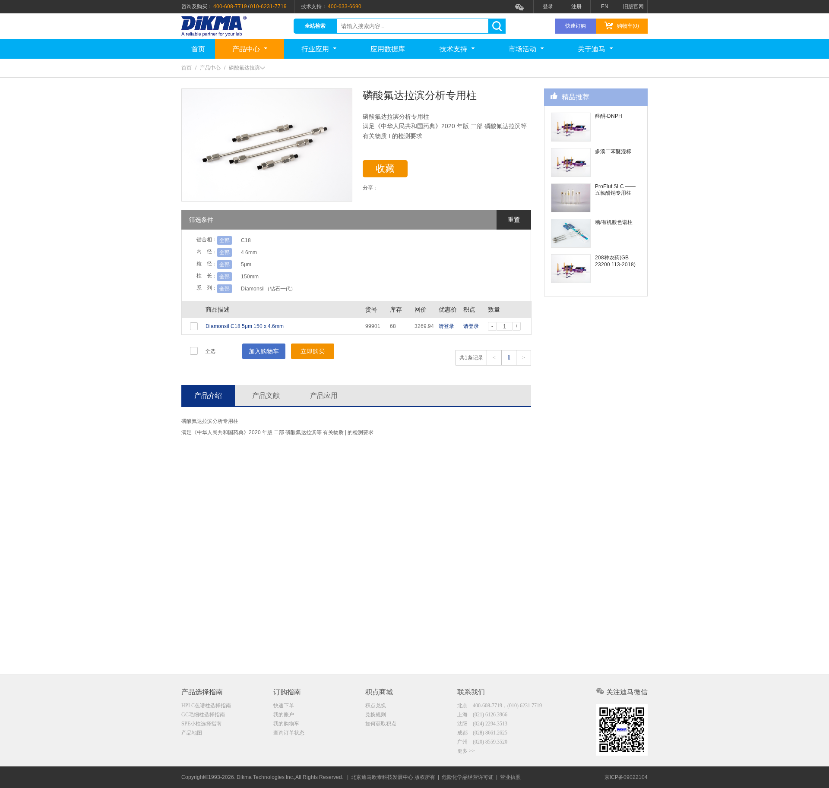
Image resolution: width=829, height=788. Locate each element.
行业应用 (315, 49)
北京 (499, 706)
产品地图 (191, 733)
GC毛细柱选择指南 (203, 715)
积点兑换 (375, 706)
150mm (250, 277)
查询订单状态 (288, 733)
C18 (246, 240)
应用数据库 (387, 49)
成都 (482, 733)
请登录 (446, 326)
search (497, 26)
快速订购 (575, 26)
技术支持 (453, 49)
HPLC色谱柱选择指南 (206, 706)
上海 (482, 715)
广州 (482, 742)
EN (604, 6)
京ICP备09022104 (626, 777)
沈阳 (482, 724)
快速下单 (283, 706)
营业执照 (510, 777)
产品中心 (246, 49)
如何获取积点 (380, 724)
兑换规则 (375, 715)
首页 (198, 49)
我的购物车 (286, 724)
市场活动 (522, 49)
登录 (548, 6)
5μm (246, 265)
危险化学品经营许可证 (468, 777)
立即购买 (313, 351)
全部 (224, 240)
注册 (576, 6)
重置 (514, 219)
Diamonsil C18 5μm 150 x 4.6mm (245, 326)
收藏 (385, 168)
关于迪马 (591, 49)
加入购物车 (264, 351)
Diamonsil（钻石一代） (268, 289)
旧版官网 (633, 6)
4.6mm (249, 252)
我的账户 (283, 715)
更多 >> (466, 751)
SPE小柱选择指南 (201, 724)
